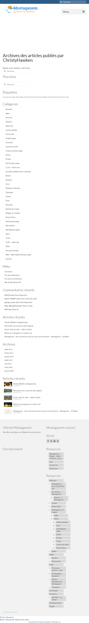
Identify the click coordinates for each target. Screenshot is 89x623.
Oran (7, 184)
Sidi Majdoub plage (13, 230)
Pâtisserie (45, 97)
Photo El (15, 309)
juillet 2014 (8, 349)
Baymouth (9, 126)
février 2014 (9, 353)
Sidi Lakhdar (10, 225)
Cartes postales (11, 130)
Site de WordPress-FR (13, 282)
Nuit (29, 97)
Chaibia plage (11, 138)
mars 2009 (8, 367)
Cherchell (9, 142)
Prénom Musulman (7, 617)
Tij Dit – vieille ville (12, 242)
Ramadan (51, 97)
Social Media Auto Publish (36, 622)
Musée (8, 176)
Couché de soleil (12, 146)
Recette (56, 97)
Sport (60, 97)
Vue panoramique (12, 250)
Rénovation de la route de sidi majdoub (19, 326)
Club (9, 97)
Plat (36, 97)
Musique (9, 180)
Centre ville (10, 134)
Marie (25, 97)
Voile (67, 97)
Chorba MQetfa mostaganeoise (16, 322)
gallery (17, 97)
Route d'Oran (11, 217)
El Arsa (8, 159)
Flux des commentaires (13, 279)
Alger (8, 113)
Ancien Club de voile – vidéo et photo (18, 329)
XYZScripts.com (55, 622)
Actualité (9, 109)
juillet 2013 (8, 360)
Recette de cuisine (12, 209)
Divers (8, 155)
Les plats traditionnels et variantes (18, 171)
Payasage (9, 192)
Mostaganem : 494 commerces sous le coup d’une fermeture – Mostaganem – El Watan (37, 336)
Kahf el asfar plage (12, 163)
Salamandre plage (12, 221)
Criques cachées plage (14, 151)
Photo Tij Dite (27, 306)
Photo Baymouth (21, 295)
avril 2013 (8, 364)
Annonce (9, 117)
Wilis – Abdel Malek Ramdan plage (18, 254)
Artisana (9, 121)
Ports (8, 200)
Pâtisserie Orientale (13, 188)
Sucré (64, 97)
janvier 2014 (9, 356)
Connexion (8, 271)
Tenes (8, 238)
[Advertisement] (44, 32)
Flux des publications (12, 275)
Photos (32, 97)
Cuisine (13, 97)
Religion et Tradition (13, 213)
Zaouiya (9, 259)
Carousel (5, 97)
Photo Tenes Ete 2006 (29, 299)
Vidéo (8, 246)
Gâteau (22, 97)
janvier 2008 (9, 371)
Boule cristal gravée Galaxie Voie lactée (14, 619)
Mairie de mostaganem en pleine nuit (18, 333)
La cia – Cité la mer (13, 167)
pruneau (39, 97)
